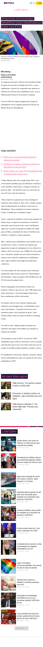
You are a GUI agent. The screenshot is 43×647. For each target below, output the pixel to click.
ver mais (20, 628)
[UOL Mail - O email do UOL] (31, 3)
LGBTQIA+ (21, 9)
